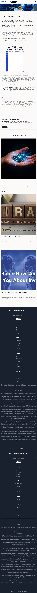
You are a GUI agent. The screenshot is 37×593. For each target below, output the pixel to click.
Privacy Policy (17, 440)
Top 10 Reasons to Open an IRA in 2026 (11, 236)
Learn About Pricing (19, 390)
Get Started (4, 99)
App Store (24, 407)
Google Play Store (28, 407)
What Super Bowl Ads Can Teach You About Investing (14, 292)
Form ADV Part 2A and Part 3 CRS (20, 434)
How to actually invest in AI (8, 181)
